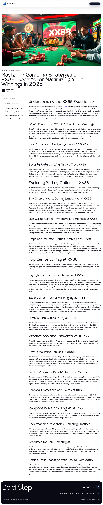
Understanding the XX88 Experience (11, 104)
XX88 (65, 107)
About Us (83, 499)
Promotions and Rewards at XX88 (14, 115)
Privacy (89, 499)
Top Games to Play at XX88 (12, 112)
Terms (93, 499)
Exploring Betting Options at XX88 (14, 108)
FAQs (77, 493)
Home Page (63, 493)
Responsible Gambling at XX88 (13, 118)
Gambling (4, 70)
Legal (98, 499)
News (71, 493)
